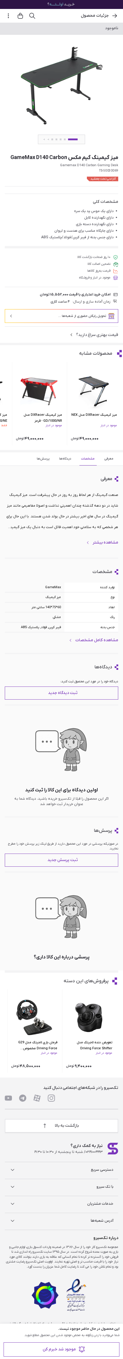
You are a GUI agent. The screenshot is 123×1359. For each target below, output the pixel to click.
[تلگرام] (22, 1098)
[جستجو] (32, 15)
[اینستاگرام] (51, 1098)
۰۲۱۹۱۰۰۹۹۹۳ (94, 1152)
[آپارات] (37, 1098)
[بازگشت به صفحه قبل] (114, 15)
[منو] (8, 15)
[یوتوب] (8, 1098)
